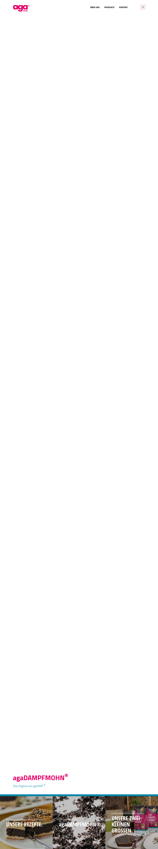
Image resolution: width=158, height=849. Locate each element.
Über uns (95, 7)
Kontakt (123, 7)
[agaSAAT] (21, 8)
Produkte (109, 7)
